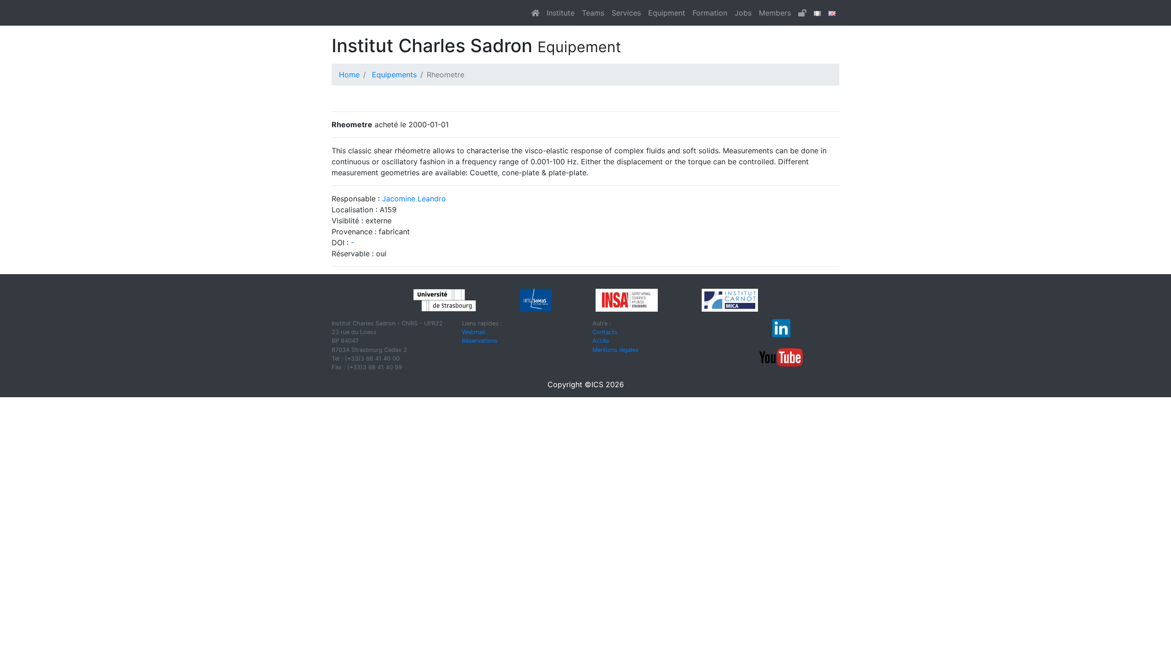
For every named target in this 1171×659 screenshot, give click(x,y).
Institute (561, 12)
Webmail (473, 332)
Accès (600, 340)
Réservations (480, 340)
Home (349, 74)
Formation (710, 12)
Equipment (666, 12)
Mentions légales (615, 349)
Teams (593, 12)
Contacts (605, 332)
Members (775, 12)
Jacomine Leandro (414, 198)
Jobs (743, 12)
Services (626, 12)
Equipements (394, 74)
